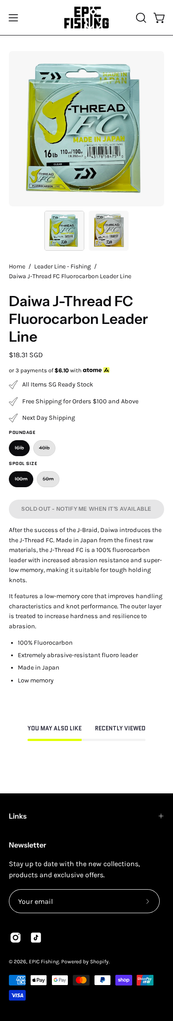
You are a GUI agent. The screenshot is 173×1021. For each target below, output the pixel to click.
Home (17, 266)
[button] (140, 18)
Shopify (99, 961)
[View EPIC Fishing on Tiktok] (36, 937)
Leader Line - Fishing (62, 266)
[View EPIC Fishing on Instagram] (15, 937)
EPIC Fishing (44, 961)
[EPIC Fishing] (86, 17)
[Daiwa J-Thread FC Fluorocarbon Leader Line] (64, 231)
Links (18, 816)
